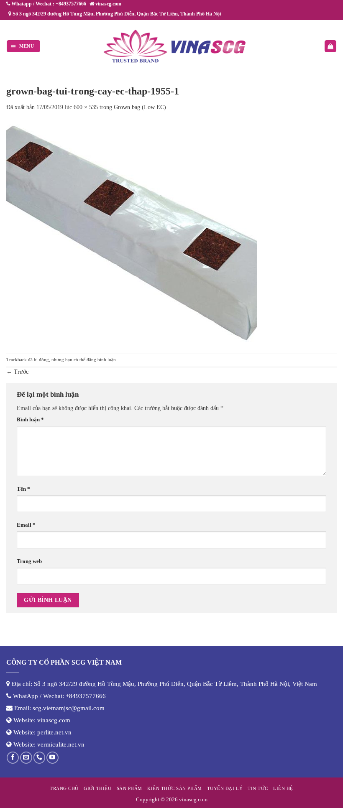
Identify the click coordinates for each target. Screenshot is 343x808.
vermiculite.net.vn (60, 744)
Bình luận (30, 420)
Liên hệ (283, 788)
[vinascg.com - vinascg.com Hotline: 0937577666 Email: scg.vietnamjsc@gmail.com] (175, 46)
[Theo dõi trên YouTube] (52, 758)
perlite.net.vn (54, 732)
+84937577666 (86, 696)
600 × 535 (86, 107)
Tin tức (258, 788)
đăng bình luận (101, 359)
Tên (23, 489)
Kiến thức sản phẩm (174, 788)
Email (26, 525)
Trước (17, 372)
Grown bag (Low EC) (140, 107)
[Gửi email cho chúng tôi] (26, 758)
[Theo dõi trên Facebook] (13, 758)
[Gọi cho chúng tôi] (39, 758)
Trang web (29, 561)
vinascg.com (53, 720)
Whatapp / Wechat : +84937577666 (48, 4)
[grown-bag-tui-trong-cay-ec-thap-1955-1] (131, 232)
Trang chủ (64, 788)
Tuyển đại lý (225, 788)
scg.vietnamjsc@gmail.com (69, 708)
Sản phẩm (129, 788)
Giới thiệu (97, 788)
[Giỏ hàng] (330, 46)
